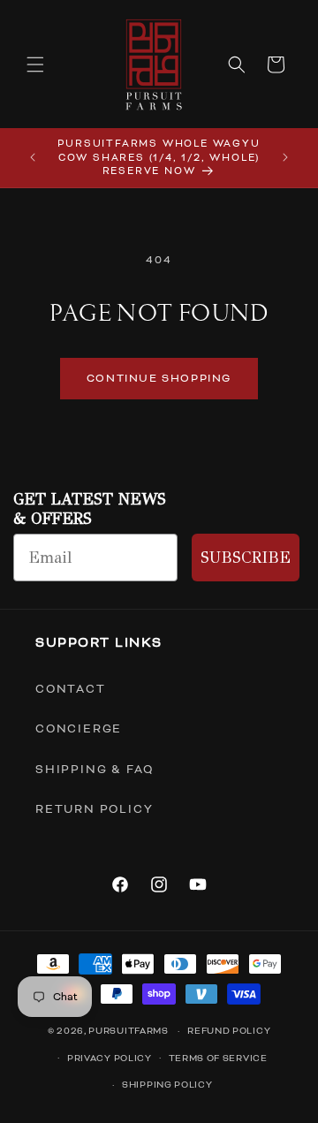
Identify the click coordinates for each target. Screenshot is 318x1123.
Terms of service (218, 1058)
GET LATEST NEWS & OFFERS (89, 508)
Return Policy (94, 809)
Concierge (78, 729)
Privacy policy (109, 1058)
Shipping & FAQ (94, 770)
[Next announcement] (285, 157)
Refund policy (228, 1030)
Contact (70, 689)
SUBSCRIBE (246, 557)
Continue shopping (159, 378)
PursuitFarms (128, 1030)
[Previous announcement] (32, 157)
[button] (35, 64)
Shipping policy (167, 1084)
